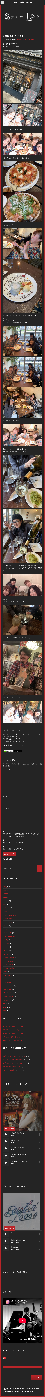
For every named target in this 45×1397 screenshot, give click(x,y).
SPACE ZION (8, 989)
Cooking (5, 890)
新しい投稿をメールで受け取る (13, 849)
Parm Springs (8, 975)
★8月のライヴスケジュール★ (12, 1040)
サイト (5, 820)
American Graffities (10, 915)
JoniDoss (7, 947)
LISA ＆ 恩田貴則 (9, 968)
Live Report (6, 908)
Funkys (6, 940)
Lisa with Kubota (9, 961)
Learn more (9, 1129)
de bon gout (8, 922)
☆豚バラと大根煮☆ (9, 1067)
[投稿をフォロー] (4, 1358)
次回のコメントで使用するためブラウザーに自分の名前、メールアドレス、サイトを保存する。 (22, 835)
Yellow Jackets (9, 996)
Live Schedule (7, 1000)
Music (4, 1003)
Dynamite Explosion (10, 936)
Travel (4, 1011)
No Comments (30, 39)
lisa (25, 1056)
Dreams (6, 926)
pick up (6, 979)
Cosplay (5, 894)
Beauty (5, 887)
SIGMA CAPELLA (9, 986)
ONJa (6, 972)
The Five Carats (9, 993)
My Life (19, 39)
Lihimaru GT (7, 954)
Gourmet (5, 901)
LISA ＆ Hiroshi (8, 965)
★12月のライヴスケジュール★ (13, 1026)
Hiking (4, 904)
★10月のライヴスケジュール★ (13, 1033)
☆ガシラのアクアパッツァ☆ (12, 1056)
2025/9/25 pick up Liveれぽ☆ (12, 1030)
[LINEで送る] (8, 751)
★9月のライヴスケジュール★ (12, 1037)
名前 (5, 797)
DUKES (6, 929)
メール (6, 808)
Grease (6, 943)
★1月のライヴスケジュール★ (12, 1063)
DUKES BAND (8, 933)
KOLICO (6, 950)
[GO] (39, 868)
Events (5, 897)
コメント (6, 770)
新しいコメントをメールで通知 (13, 843)
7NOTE (6, 911)
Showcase (7, 982)
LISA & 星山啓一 (9, 957)
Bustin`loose (8, 919)
